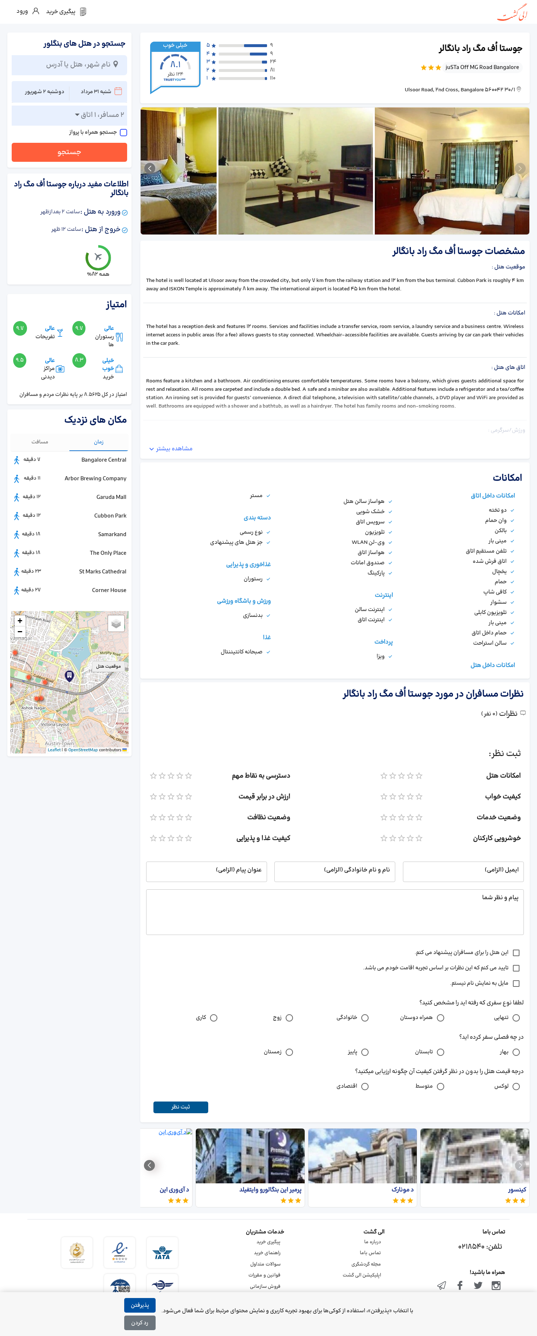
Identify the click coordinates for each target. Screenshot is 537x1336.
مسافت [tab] (39, 442)
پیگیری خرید (268, 1242)
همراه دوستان (416, 1018)
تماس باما (370, 1253)
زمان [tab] (99, 442)
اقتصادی (346, 1086)
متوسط (424, 1086)
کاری (201, 1018)
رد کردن (139, 1323)
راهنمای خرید (267, 1253)
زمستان (273, 1052)
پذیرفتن (140, 1305)
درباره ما (372, 1242)
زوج (277, 1018)
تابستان (424, 1052)
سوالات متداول (265, 1264)
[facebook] (460, 1286)
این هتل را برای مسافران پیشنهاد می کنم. (462, 952)
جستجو (69, 152)
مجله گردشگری (366, 1264)
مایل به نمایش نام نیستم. (479, 983)
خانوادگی (346, 1018)
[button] (45, 682)
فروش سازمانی (265, 1286)
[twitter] (478, 1286)
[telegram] (442, 1286)
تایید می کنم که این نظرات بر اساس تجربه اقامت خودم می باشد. (436, 968)
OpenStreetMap (83, 750)
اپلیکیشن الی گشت (362, 1275)
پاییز (352, 1052)
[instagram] (496, 1286)
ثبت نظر (180, 1107)
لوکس (501, 1086)
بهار (504, 1052)
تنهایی (501, 1018)
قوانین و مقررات (264, 1275)
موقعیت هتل (108, 666)
